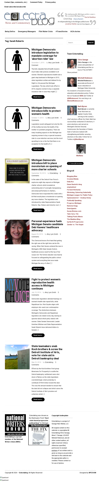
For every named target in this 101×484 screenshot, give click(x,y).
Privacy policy (50, 2)
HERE (81, 96)
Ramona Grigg (72, 206)
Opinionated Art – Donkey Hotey (79, 198)
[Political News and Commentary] (29, 19)
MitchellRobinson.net (75, 101)
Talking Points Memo (75, 217)
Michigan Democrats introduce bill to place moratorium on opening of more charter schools (47, 165)
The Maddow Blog (73, 219)
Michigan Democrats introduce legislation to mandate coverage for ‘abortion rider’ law (45, 54)
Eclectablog (54, 173)
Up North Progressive (75, 222)
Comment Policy (36, 2)
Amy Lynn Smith (53, 63)
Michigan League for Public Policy (79, 195)
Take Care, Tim (72, 214)
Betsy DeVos (10, 31)
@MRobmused (72, 98)
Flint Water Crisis (46, 31)
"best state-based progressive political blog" (39, 420)
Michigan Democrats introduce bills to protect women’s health (46, 110)
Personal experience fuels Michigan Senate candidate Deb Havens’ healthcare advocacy (47, 226)
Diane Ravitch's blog (74, 184)
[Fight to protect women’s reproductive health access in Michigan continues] (17, 290)
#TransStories (61, 31)
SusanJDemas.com (74, 211)
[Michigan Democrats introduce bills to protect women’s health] (17, 118)
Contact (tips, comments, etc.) (15, 2)
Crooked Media (72, 179)
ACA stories (75, 31)
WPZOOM (92, 473)
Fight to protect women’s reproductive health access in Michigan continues (46, 284)
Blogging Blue (72, 176)
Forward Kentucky (73, 190)
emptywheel (71, 187)
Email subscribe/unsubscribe (15, 7)
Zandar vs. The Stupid (75, 225)
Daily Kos (70, 182)
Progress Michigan (74, 203)
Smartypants (71, 208)
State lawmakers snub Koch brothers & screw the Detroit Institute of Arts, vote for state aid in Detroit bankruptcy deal (47, 352)
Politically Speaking (74, 200)
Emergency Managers (27, 31)
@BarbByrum (79, 139)
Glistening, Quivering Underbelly (79, 192)
